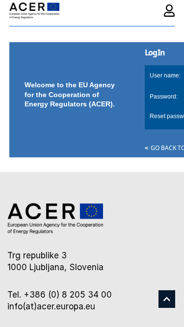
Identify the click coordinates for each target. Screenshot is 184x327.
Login (169, 10)
